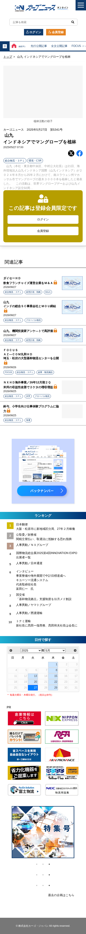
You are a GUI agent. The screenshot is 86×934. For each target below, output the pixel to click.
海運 (28, 420)
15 (55, 676)
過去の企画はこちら (61, 895)
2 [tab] (43, 864)
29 (55, 687)
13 (35, 676)
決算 (28, 396)
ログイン (35, 32)
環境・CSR (35, 160)
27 (35, 687)
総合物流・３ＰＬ (15, 160)
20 (35, 681)
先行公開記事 (39, 46)
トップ (7, 56)
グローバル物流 (33, 320)
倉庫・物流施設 (45, 372)
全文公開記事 (59, 46)
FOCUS (8, 372)
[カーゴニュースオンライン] (43, 8)
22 (55, 681)
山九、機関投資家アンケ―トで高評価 (28, 331)
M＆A (48, 292)
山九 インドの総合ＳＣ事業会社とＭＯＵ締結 (29, 304)
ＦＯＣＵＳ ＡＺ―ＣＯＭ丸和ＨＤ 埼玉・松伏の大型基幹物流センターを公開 (31, 354)
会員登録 (58, 32)
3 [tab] (49, 864)
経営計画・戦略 (33, 292)
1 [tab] (37, 864)
